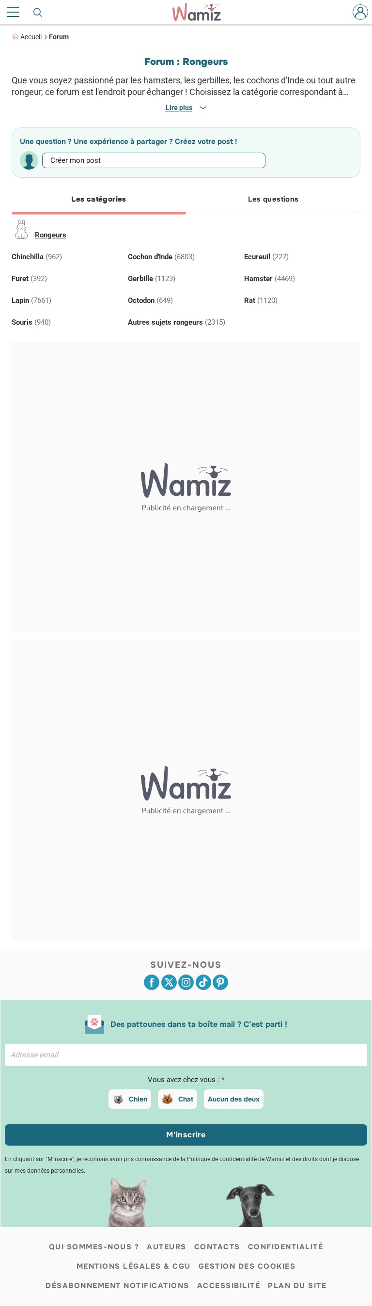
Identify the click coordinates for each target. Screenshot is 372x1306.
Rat (261, 300)
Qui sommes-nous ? (94, 1247)
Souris (31, 322)
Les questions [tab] (273, 199)
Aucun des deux (234, 1099)
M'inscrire (186, 1135)
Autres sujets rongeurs (176, 322)
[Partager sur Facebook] (151, 982)
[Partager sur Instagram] (186, 982)
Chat (185, 1099)
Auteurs (166, 1247)
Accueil (31, 37)
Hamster (269, 278)
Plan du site (297, 1285)
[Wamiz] (201, 12)
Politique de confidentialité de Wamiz (235, 1159)
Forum (59, 37)
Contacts (217, 1247)
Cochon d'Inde (161, 256)
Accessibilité (229, 1285)
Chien (138, 1099)
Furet (29, 278)
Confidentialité (286, 1247)
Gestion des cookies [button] (247, 1266)
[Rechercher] (38, 12)
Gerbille (151, 278)
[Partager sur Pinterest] (220, 982)
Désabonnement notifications (117, 1285)
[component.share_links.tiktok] (203, 982)
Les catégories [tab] (98, 199)
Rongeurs (50, 235)
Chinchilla (37, 256)
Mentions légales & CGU (134, 1266)
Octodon (150, 300)
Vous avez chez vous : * (186, 1079)
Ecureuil (266, 256)
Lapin (31, 300)
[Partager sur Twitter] (169, 982)
